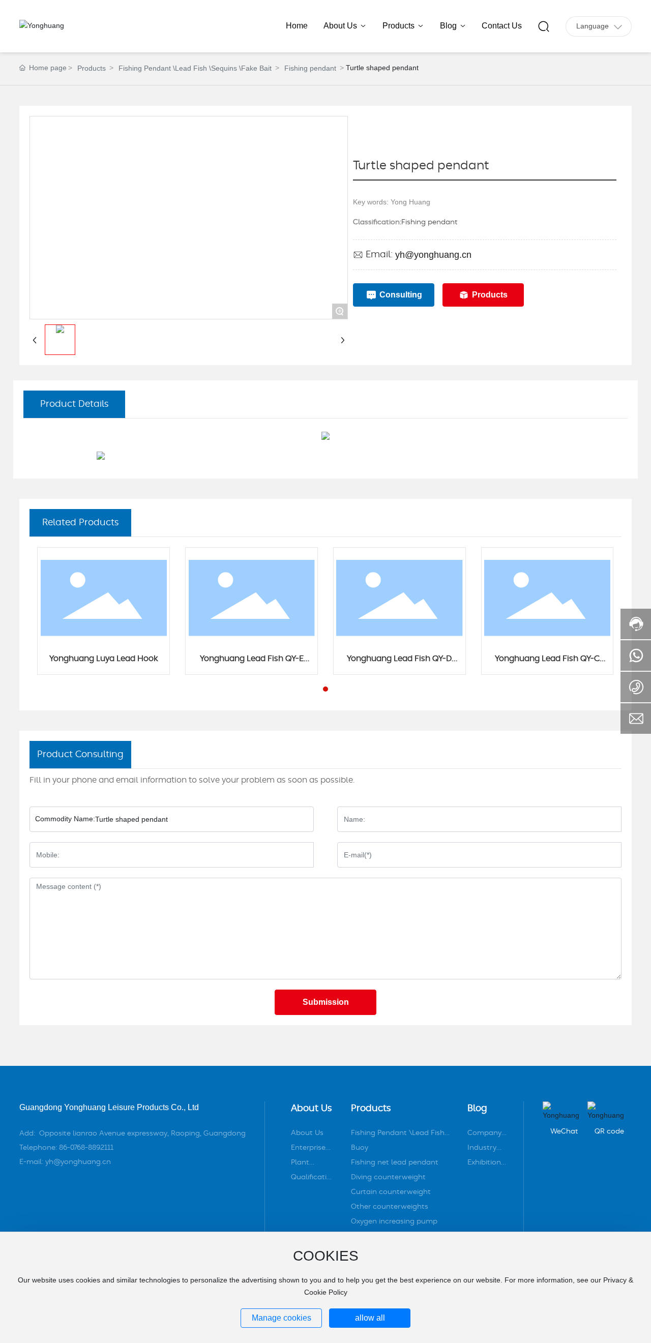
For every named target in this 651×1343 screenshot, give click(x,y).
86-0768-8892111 (86, 1148)
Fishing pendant (310, 68)
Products (91, 68)
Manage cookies (281, 1318)
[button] (325, 689)
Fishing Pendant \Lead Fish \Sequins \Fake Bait (195, 68)
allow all (370, 1318)
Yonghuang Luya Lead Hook (103, 658)
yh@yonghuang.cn (433, 255)
